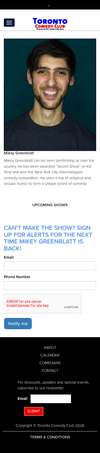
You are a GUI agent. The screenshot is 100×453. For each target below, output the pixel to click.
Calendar (50, 355)
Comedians (50, 363)
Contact (50, 370)
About (50, 347)
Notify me (18, 323)
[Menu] (9, 22)
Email (9, 257)
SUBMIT (33, 411)
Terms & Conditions (50, 437)
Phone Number (17, 277)
